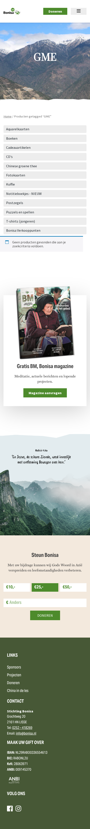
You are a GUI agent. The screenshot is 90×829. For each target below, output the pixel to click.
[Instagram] (18, 808)
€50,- (67, 587)
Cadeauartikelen (18, 147)
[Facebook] (10, 808)
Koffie (10, 184)
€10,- (10, 587)
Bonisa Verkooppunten (23, 230)
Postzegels (14, 203)
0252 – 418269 (22, 728)
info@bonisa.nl (26, 733)
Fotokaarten (15, 175)
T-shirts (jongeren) (20, 221)
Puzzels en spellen (20, 212)
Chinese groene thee (21, 166)
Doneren (55, 11)
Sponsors (14, 667)
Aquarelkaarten (17, 129)
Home (7, 116)
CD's (9, 156)
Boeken (11, 138)
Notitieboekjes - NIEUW (24, 193)
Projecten (14, 675)
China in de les (17, 691)
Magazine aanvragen (45, 393)
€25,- (38, 587)
